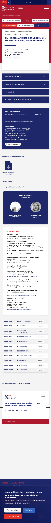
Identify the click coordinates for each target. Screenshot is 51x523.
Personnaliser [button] (13, 510)
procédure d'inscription (14, 187)
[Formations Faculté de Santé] (10, 397)
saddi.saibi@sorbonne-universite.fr (16, 139)
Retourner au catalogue (13, 20)
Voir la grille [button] (16, 54)
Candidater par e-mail (14, 144)
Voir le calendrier (18, 52)
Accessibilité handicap (27, 25)
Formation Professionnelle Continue (20, 9)
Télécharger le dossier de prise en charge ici (21, 295)
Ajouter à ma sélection (39, 20)
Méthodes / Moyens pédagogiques (18, 100)
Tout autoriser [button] (13, 516)
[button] (48, 407)
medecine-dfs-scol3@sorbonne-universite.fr (22, 277)
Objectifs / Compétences (14, 77)
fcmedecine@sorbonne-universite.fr (19, 310)
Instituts (29, 2)
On (3, 1)
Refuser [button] (29, 510)
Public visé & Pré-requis (14, 84)
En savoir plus (10, 421)
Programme (9, 92)
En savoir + (40, 321)
